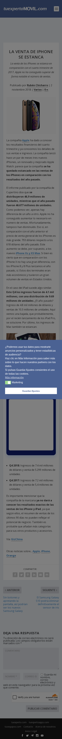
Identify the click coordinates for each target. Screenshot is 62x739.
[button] (8, 382)
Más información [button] (14, 377)
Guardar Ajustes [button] (31, 391)
